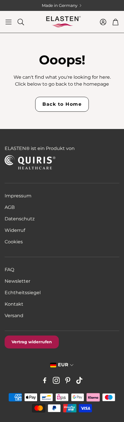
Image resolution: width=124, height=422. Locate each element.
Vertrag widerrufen (32, 341)
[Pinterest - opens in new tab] (67, 380)
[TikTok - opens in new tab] (79, 380)
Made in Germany (49, 5)
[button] (8, 22)
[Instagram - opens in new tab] (56, 380)
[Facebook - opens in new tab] (44, 380)
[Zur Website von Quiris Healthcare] (41, 162)
